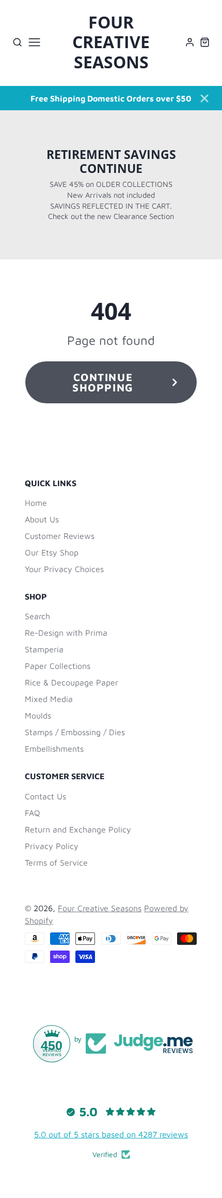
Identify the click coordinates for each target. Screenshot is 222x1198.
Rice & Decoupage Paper (71, 682)
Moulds (38, 715)
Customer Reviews (59, 535)
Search (37, 616)
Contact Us (45, 796)
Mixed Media (49, 699)
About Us (42, 519)
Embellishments (54, 748)
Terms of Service (56, 862)
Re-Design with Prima (66, 632)
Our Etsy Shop (51, 552)
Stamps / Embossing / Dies (75, 732)
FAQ (32, 812)
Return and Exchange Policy (78, 829)
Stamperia (44, 649)
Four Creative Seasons (99, 908)
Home (36, 502)
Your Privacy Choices (64, 569)
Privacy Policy (51, 846)
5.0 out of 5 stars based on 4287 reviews (111, 1134)
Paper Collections (57, 665)
